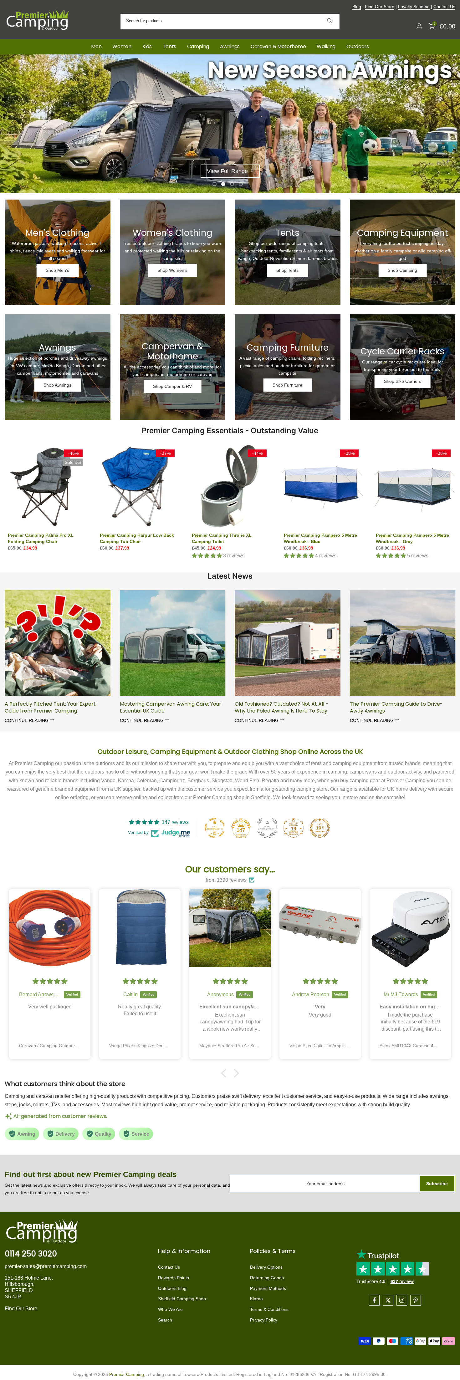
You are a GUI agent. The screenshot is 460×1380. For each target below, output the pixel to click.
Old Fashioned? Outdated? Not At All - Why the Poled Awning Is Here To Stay (281, 707)
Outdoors (357, 46)
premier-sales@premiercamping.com (46, 1266)
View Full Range (227, 171)
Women (121, 46)
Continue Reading (27, 720)
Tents (169, 46)
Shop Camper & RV (172, 386)
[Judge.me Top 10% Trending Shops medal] (320, 828)
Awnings (230, 46)
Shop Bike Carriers (402, 381)
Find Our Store (379, 6)
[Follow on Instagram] (401, 1300)
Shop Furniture (287, 385)
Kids (147, 46)
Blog (356, 6)
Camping (198, 46)
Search (165, 1319)
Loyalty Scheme (414, 6)
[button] (225, 1073)
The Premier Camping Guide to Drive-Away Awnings (396, 707)
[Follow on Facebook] (374, 1300)
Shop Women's (172, 270)
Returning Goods (267, 1277)
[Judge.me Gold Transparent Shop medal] (215, 828)
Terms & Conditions (269, 1309)
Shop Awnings (57, 385)
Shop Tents (287, 270)
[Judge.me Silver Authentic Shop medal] (267, 828)
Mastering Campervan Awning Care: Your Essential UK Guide (170, 707)
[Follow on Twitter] (388, 1300)
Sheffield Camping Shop (182, 1298)
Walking (326, 46)
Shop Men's (57, 270)
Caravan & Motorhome (278, 46)
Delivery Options (266, 1267)
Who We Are (170, 1309)
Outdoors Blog (172, 1288)
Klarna (256, 1298)
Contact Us (444, 6)
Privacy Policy (263, 1319)
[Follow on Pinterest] (415, 1300)
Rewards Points (173, 1277)
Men (96, 46)
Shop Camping (402, 270)
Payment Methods (268, 1288)
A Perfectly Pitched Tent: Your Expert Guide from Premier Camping (50, 707)
